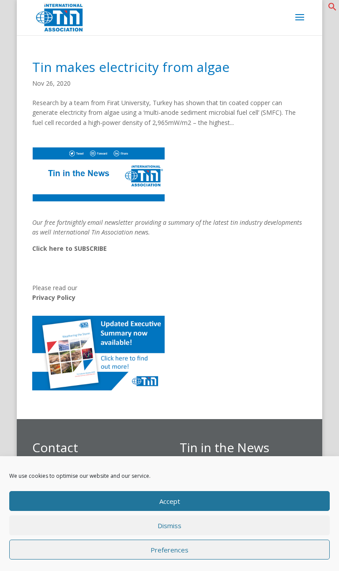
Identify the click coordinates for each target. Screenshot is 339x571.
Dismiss (169, 525)
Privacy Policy (53, 297)
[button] (332, 8)
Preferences (169, 549)
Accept (169, 501)
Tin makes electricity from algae (131, 67)
